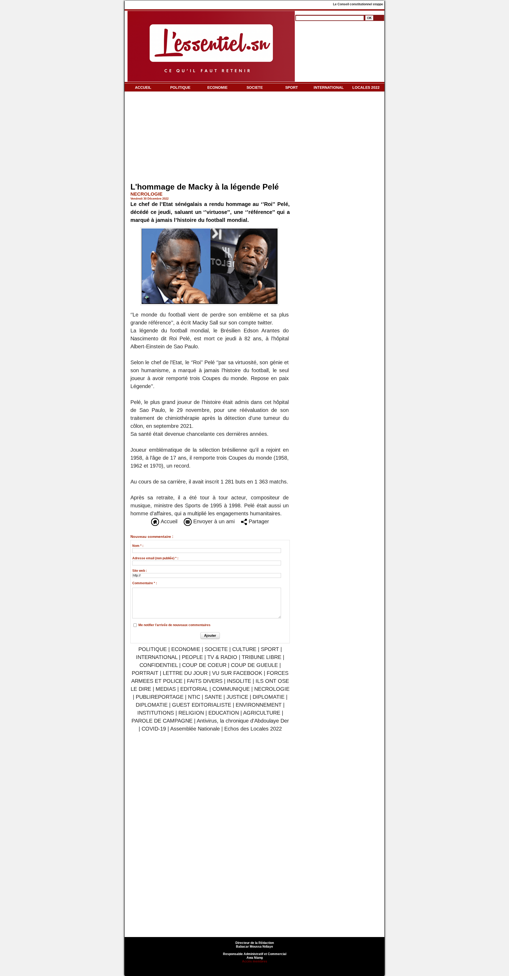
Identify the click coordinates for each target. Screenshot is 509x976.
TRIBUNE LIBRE (262, 657)
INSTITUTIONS (155, 713)
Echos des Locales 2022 (253, 729)
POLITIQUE (180, 87)
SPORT (291, 87)
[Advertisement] (210, 138)
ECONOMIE (217, 87)
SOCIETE (255, 87)
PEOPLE (192, 657)
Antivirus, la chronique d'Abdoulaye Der (243, 721)
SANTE (213, 697)
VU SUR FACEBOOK (237, 673)
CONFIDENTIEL (158, 665)
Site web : (139, 571)
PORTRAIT (145, 673)
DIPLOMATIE (268, 697)
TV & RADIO (222, 657)
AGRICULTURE (261, 713)
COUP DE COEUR (205, 665)
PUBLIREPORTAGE (159, 697)
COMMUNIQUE (231, 689)
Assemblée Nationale (195, 729)
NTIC (194, 697)
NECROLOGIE (271, 689)
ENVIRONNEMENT (259, 705)
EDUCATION (223, 713)
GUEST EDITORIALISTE (201, 705)
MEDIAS (166, 689)
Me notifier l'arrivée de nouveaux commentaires (174, 625)
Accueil (168, 521)
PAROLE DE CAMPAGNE (161, 721)
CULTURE (244, 649)
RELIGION (191, 713)
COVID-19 (154, 729)
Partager (258, 521)
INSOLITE (239, 681)
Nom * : (137, 546)
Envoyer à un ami (213, 521)
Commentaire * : (144, 583)
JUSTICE (237, 697)
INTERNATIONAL (329, 87)
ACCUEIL (143, 87)
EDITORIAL (194, 689)
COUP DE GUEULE (255, 665)
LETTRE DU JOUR (185, 673)
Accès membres (254, 961)
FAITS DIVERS (204, 681)
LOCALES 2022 (366, 87)
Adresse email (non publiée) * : (155, 558)
